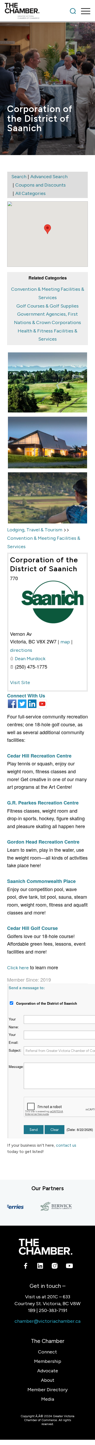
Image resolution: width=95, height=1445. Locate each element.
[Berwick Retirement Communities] (51, 1206)
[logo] (39, 11)
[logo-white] (45, 1247)
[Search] (73, 11)
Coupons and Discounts (40, 185)
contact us (66, 1145)
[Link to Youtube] (69, 1267)
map (65, 642)
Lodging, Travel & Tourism (34, 530)
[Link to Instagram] (55, 1267)
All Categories (30, 193)
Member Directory (47, 1390)
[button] (47, 229)
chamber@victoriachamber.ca (47, 1321)
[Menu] (83, 11)
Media (47, 1399)
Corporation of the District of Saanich (44, 564)
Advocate (47, 1371)
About (47, 1380)
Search (18, 176)
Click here (18, 968)
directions (21, 650)
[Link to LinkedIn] (40, 1267)
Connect (47, 1352)
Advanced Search (49, 176)
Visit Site (20, 682)
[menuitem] (73, 11)
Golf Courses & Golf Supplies (47, 306)
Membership (47, 1361)
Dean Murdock (30, 658)
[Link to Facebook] (26, 1267)
